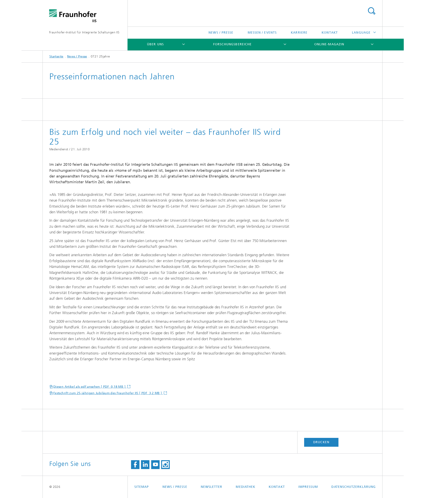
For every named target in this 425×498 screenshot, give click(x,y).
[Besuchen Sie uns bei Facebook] (135, 464)
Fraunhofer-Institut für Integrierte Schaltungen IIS (84, 32)
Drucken (321, 442)
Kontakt (330, 32)
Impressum (308, 487)
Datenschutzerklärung (353, 487)
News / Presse (221, 32)
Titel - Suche (371, 11)
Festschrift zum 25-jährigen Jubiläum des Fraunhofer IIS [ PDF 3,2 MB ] (108, 393)
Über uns (155, 44)
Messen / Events (262, 32)
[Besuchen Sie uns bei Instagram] (165, 464)
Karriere (299, 32)
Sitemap (141, 487)
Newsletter (211, 487)
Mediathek (245, 487)
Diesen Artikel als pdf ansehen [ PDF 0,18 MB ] (89, 387)
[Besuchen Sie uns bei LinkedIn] (145, 464)
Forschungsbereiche (232, 44)
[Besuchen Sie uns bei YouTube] (155, 464)
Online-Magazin (329, 44)
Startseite (56, 56)
